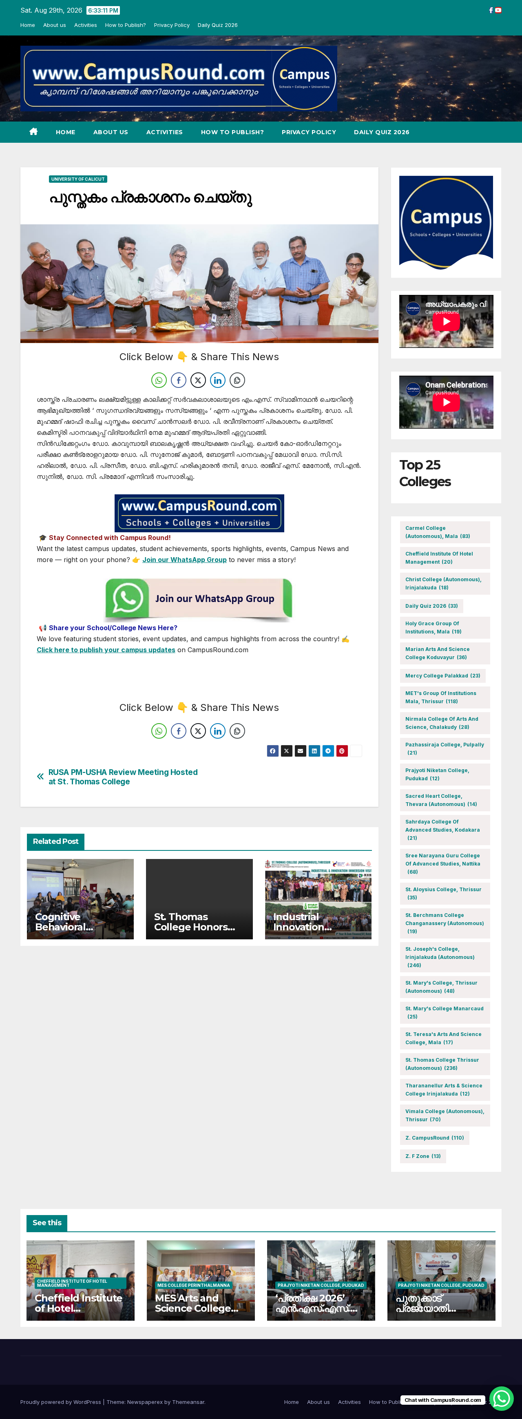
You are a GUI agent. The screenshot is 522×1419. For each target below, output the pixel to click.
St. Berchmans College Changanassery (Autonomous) (444, 923)
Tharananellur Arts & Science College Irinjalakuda (443, 1090)
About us (54, 25)
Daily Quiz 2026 (218, 25)
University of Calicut (78, 179)
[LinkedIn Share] (218, 380)
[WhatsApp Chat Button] (501, 1398)
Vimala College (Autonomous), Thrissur (444, 1115)
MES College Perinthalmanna (193, 1285)
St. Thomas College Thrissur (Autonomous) (442, 1064)
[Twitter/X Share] (198, 380)
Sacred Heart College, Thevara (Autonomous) (441, 800)
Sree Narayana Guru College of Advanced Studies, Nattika (442, 863)
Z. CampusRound (434, 1138)
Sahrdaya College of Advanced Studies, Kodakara (442, 830)
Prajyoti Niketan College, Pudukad (437, 774)
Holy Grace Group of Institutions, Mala (433, 627)
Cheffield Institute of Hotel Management (439, 558)
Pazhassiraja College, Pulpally (444, 749)
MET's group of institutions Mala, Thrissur (440, 697)
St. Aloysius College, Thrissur (443, 893)
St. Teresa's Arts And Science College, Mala (443, 1038)
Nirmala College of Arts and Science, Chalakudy (441, 723)
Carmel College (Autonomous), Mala (437, 532)
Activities (85, 25)
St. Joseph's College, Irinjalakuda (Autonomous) (440, 957)
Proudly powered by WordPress (61, 1402)
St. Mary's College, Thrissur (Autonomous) (441, 987)
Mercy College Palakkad (442, 676)
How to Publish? (125, 25)
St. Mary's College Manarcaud (444, 1012)
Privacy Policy (172, 25)
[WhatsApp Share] (159, 380)
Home (27, 25)
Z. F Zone (423, 1156)
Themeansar (188, 1402)
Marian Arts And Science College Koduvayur (437, 653)
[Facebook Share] (178, 380)
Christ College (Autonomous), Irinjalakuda (443, 583)
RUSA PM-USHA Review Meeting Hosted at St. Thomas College (123, 777)
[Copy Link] (237, 380)
